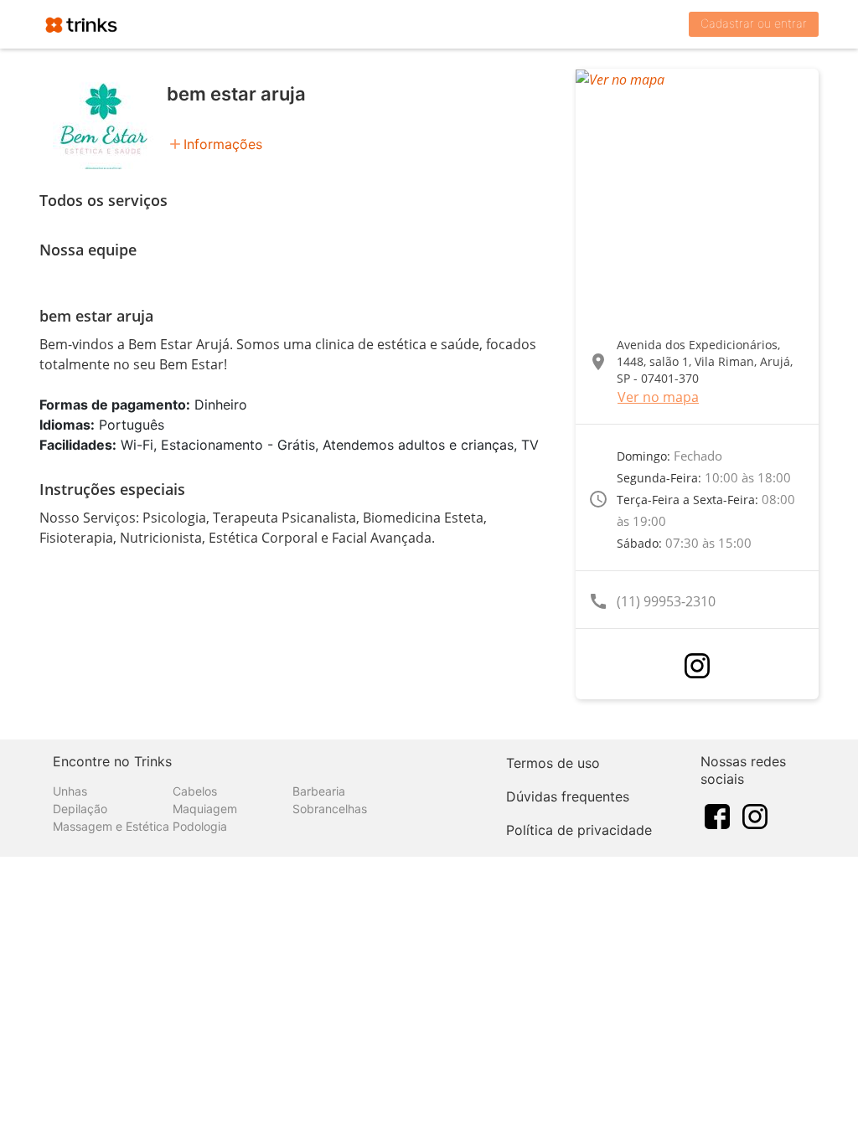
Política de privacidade (579, 830)
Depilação (80, 808)
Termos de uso (553, 763)
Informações (222, 144)
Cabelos (195, 791)
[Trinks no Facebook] (717, 815)
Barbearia (318, 791)
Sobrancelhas (329, 808)
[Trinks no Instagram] (755, 815)
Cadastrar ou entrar (753, 23)
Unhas (70, 791)
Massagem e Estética (111, 826)
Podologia (200, 826)
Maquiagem (205, 808)
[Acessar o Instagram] (697, 666)
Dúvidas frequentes (567, 796)
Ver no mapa (658, 397)
